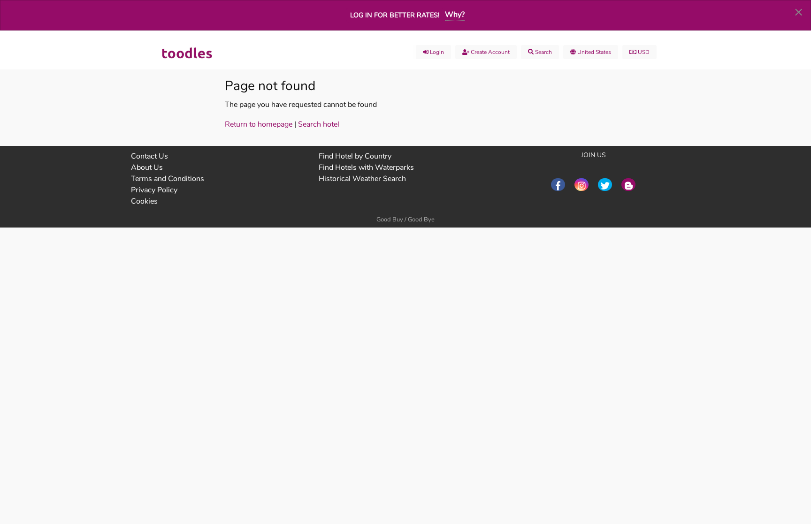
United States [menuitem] (593, 52)
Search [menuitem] (543, 52)
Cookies (144, 201)
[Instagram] (581, 184)
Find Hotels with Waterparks (366, 167)
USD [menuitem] (643, 52)
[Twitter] (605, 184)
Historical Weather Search (362, 179)
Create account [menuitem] (489, 52)
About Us (147, 167)
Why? (455, 14)
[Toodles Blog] (628, 184)
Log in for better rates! (394, 15)
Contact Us (149, 156)
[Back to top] (780, 465)
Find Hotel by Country (355, 156)
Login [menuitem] (436, 52)
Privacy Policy (154, 190)
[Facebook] (558, 184)
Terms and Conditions (167, 179)
